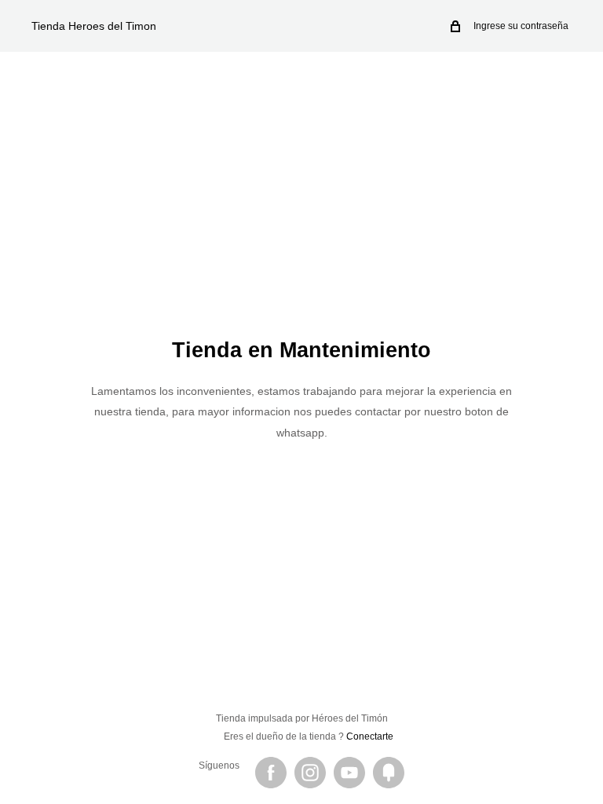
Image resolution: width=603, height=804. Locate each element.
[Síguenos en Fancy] (388, 772)
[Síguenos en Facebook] (271, 772)
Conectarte (369, 736)
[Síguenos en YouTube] (349, 772)
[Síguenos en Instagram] (310, 772)
